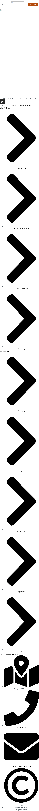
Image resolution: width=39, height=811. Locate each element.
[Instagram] (2, 101)
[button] (2, 4)
